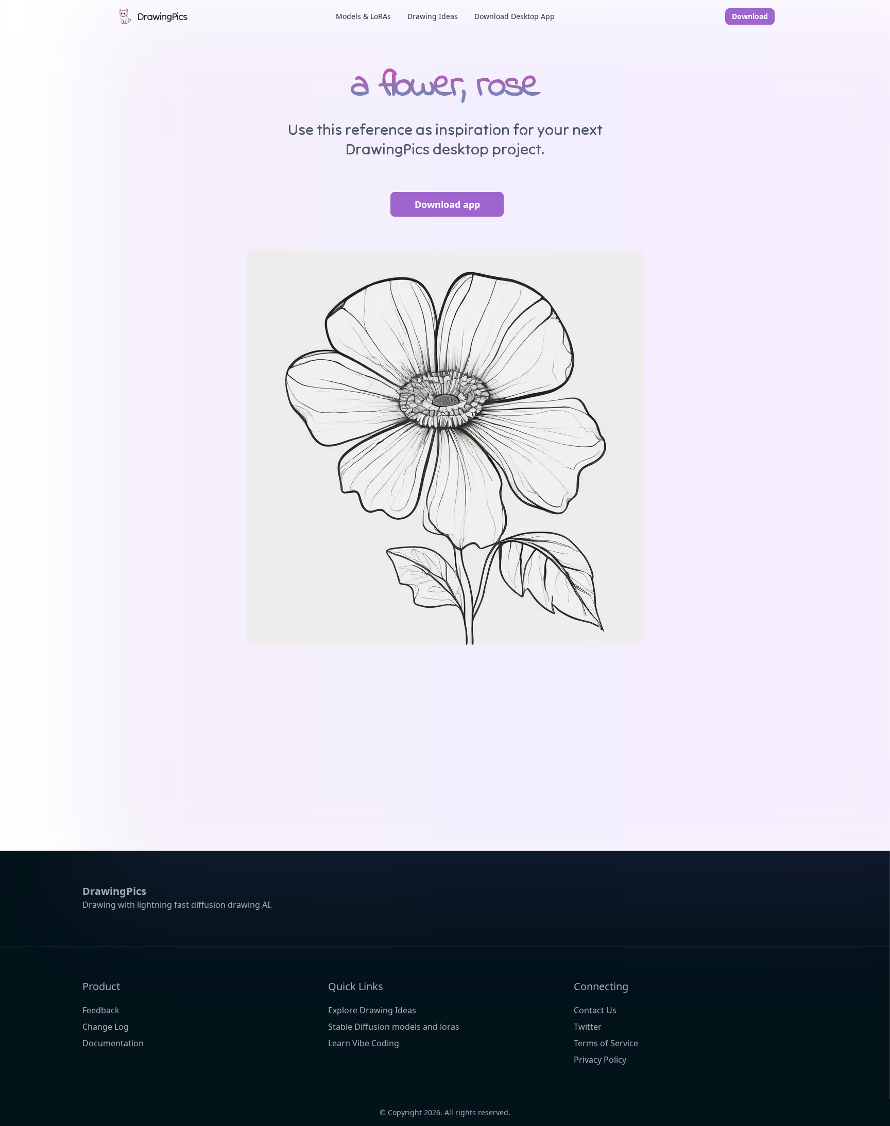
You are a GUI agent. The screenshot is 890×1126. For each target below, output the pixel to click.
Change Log (105, 1026)
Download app (447, 204)
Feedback (100, 1010)
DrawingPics (162, 16)
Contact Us (595, 1010)
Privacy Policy (600, 1059)
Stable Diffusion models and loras (393, 1026)
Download (750, 16)
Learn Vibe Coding (363, 1043)
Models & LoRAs (363, 16)
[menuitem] (363, 16)
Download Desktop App (514, 16)
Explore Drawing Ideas (372, 1010)
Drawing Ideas (432, 16)
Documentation (113, 1043)
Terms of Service (606, 1043)
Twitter (588, 1026)
